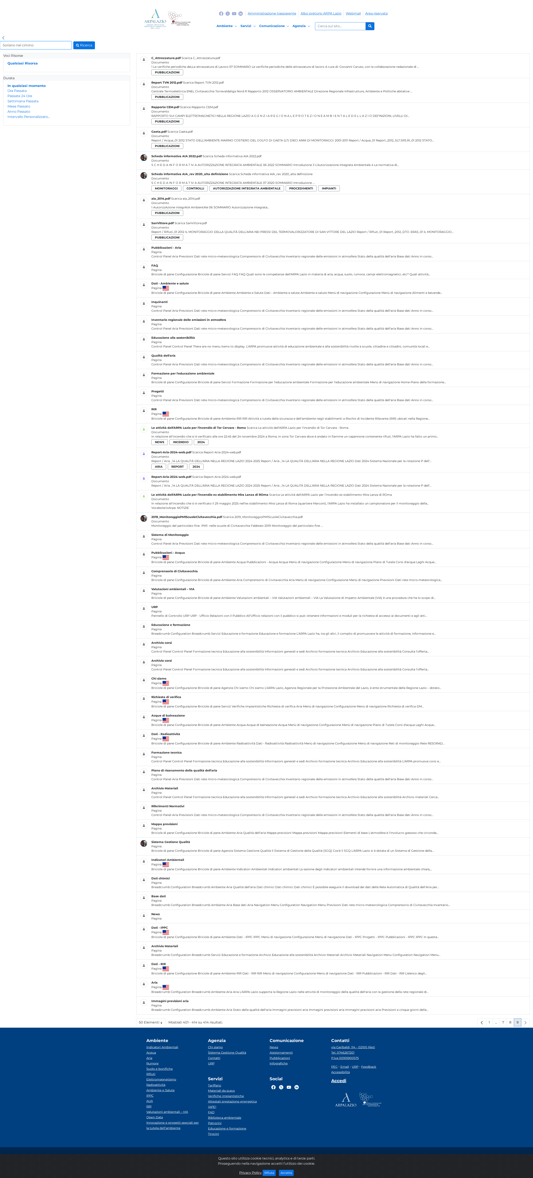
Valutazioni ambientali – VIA (167, 1112)
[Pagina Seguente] (525, 1022)
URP (211, 1063)
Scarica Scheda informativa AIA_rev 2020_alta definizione (271, 174)
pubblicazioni (167, 72)
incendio (181, 442)
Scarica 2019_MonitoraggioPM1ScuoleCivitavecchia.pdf (263, 517)
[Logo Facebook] (221, 13)
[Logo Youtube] (234, 13)
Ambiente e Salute (160, 1090)
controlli (195, 188)
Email (344, 1067)
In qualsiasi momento (26, 86)
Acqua (151, 1052)
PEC (334, 1067)
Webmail (353, 13)
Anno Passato (18, 112)
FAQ (211, 1112)
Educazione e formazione (227, 1128)
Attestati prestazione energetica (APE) (232, 1104)
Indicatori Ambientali (162, 1047)
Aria (149, 1058)
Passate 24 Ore (19, 96)
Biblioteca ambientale (224, 1118)
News (274, 1047)
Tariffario (214, 1085)
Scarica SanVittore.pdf (190, 223)
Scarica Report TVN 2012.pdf (203, 82)
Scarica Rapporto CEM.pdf (199, 107)
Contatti (214, 1058)
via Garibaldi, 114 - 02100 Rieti (353, 1047)
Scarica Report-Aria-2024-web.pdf (216, 452)
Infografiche (279, 1063)
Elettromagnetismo (161, 1079)
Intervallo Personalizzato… (28, 117)
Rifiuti (150, 1074)
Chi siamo (215, 1047)
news (159, 442)
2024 (201, 442)
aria (159, 466)
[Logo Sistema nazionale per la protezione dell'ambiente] (179, 19)
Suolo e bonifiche (159, 1069)
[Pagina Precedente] (481, 1022)
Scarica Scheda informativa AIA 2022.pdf (232, 156)
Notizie (183, 508)
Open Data (154, 1117)
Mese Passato (18, 106)
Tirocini (213, 1134)
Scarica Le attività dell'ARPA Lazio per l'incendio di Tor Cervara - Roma (297, 428)
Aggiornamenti (281, 1052)
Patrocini (215, 1123)
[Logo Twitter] (227, 13)
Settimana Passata (23, 101)
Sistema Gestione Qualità (227, 1052)
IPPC (149, 1096)
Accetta (287, 1173)
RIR (148, 1106)
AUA (149, 1101)
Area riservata (376, 13)
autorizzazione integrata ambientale (246, 188)
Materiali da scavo (221, 1091)
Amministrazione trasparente (272, 13)
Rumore (152, 1063)
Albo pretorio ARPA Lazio (321, 13)
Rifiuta (270, 1173)
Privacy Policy (250, 1173)
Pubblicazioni (280, 1058)
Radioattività (155, 1085)
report (177, 466)
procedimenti (301, 188)
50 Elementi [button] (152, 1023)
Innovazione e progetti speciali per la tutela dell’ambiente (172, 1125)
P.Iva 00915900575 (345, 1058)
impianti (329, 188)
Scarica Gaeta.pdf (180, 131)
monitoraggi (166, 188)
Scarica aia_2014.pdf (185, 198)
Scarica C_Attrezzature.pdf (201, 58)
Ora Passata (17, 91)
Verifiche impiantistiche (226, 1096)
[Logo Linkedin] (240, 13)
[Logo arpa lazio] (155, 19)
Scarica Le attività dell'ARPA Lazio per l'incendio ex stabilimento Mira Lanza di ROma (330, 495)
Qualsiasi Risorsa (22, 63)
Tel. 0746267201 (342, 1052)
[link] (3, 38)
